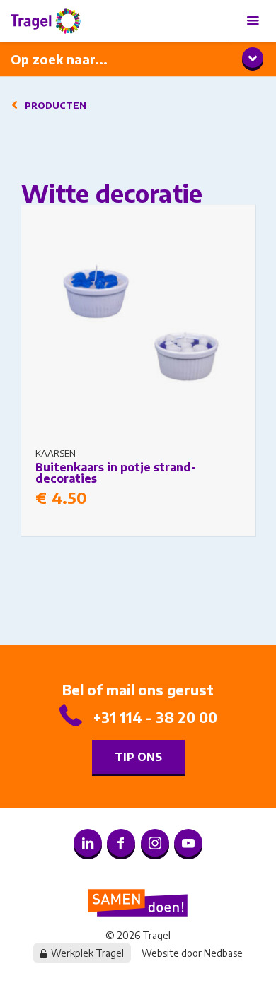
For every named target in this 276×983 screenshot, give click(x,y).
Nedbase (223, 953)
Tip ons (138, 757)
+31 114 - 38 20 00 (155, 717)
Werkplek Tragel (87, 953)
